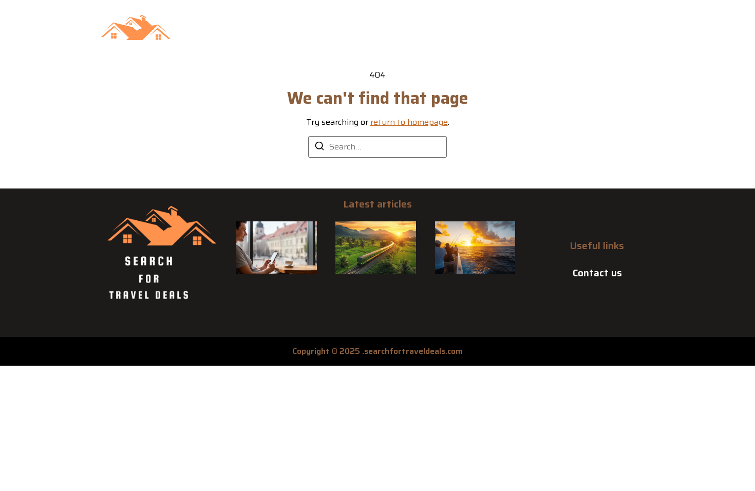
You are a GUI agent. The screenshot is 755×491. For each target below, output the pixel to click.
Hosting (415, 50)
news (460, 50)
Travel (563, 50)
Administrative (351, 50)
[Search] (319, 148)
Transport (511, 50)
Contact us (597, 272)
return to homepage (409, 122)
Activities (282, 50)
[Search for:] (377, 147)
